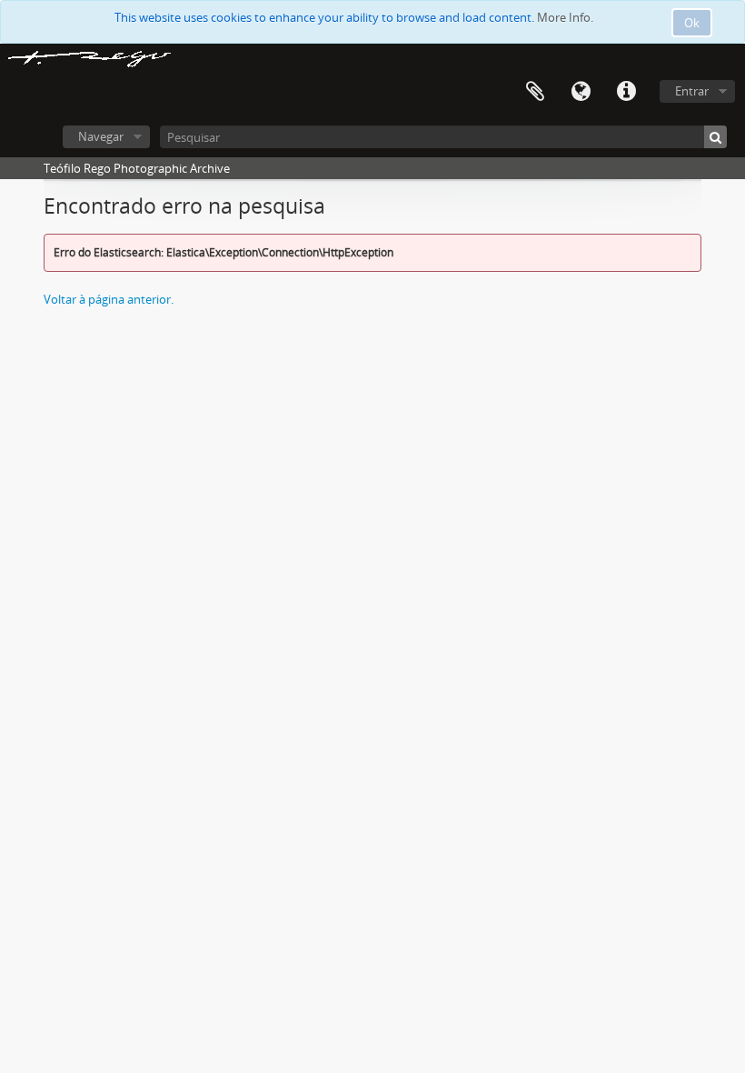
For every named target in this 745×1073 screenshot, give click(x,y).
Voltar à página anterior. (109, 299)
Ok (692, 23)
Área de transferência (535, 92)
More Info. (565, 17)
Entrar (692, 91)
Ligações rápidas (626, 92)
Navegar (101, 136)
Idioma (580, 92)
